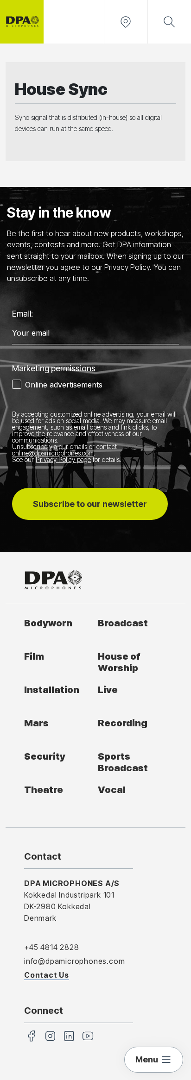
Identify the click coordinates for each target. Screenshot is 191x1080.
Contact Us (46, 975)
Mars (36, 723)
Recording (122, 723)
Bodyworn (48, 623)
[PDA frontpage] (22, 22)
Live (108, 689)
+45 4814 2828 (51, 947)
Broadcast (123, 623)
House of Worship (119, 662)
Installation (51, 689)
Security (44, 756)
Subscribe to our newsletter (90, 504)
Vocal (112, 789)
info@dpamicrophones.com (74, 961)
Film (34, 656)
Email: (22, 313)
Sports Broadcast (123, 762)
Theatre (43, 789)
